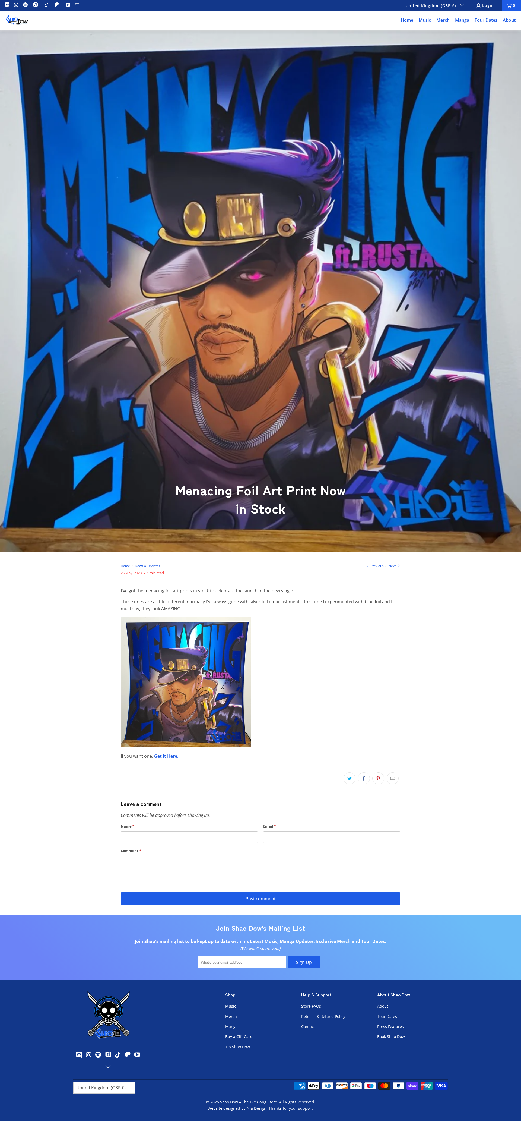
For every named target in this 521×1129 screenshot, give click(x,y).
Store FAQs (311, 1006)
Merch (231, 1016)
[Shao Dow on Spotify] (25, 5)
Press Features (390, 1026)
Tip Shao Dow (237, 1046)
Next (392, 566)
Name (127, 826)
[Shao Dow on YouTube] (67, 5)
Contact (308, 1026)
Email (269, 826)
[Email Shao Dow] (77, 5)
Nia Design (256, 1108)
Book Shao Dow (391, 1036)
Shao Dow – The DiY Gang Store (248, 1102)
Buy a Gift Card (239, 1036)
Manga (231, 1026)
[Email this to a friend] (393, 778)
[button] (425, 20)
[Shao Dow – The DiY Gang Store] (16, 20)
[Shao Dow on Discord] (6, 5)
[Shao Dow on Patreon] (57, 5)
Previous (377, 566)
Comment (131, 850)
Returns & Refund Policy (323, 1016)
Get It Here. (166, 756)
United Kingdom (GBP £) (431, 5)
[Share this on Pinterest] (378, 778)
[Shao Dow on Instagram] (16, 5)
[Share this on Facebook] (364, 778)
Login (488, 5)
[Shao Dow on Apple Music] (36, 5)
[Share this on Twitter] (349, 778)
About (382, 1006)
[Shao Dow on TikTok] (46, 5)
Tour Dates (387, 1016)
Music (230, 1006)
